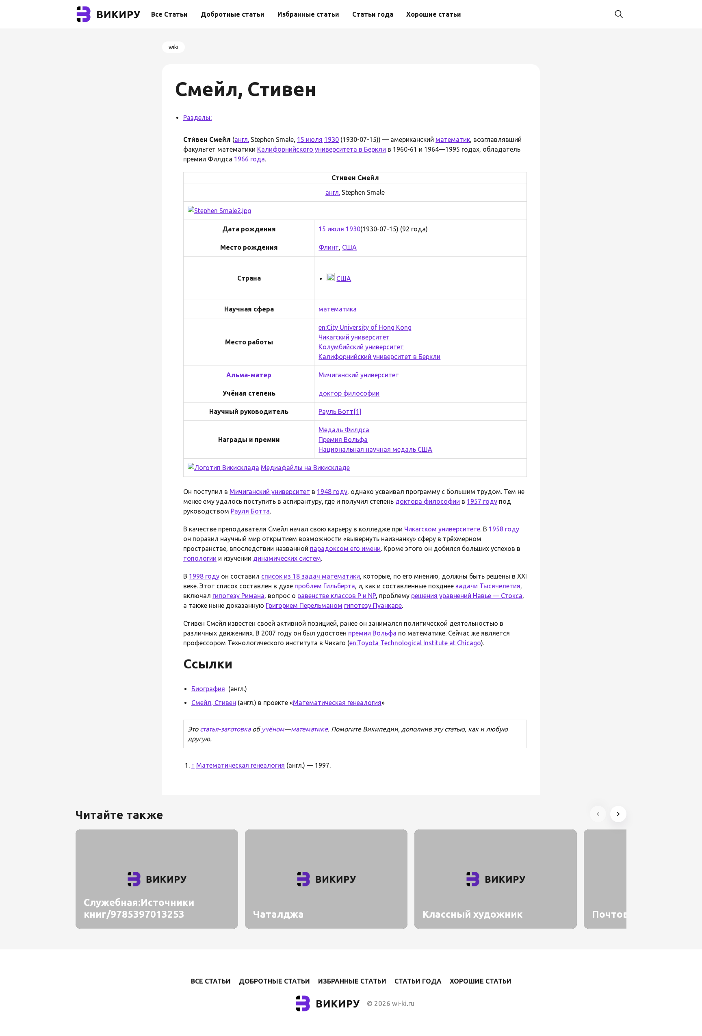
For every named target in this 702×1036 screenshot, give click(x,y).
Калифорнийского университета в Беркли (321, 149)
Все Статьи (169, 14)
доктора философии (427, 501)
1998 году (204, 576)
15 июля (310, 139)
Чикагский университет (354, 337)
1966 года (249, 159)
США (349, 247)
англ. (241, 139)
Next (618, 814)
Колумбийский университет (361, 346)
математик (453, 139)
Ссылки (207, 663)
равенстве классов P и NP (336, 595)
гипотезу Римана (238, 595)
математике (309, 729)
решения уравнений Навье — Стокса (466, 595)
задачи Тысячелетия (487, 586)
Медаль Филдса (343, 429)
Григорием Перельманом (304, 605)
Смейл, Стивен (213, 702)
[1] (357, 411)
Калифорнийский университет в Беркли (379, 356)
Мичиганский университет (358, 375)
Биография (208, 688)
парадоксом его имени (345, 548)
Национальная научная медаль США (375, 449)
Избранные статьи (308, 14)
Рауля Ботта (250, 511)
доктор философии (348, 393)
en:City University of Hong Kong (365, 327)
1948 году (332, 491)
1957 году (482, 501)
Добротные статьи (232, 14)
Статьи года (372, 14)
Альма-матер (248, 375)
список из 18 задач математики (310, 576)
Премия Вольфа (343, 439)
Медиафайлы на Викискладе (305, 467)
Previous (598, 814)
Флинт (328, 247)
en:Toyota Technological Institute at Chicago (415, 642)
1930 (331, 139)
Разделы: (197, 117)
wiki (173, 47)
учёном (273, 729)
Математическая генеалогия (337, 702)
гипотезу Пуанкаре (373, 605)
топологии (200, 558)
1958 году (504, 529)
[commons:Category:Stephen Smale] (223, 467)
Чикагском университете (442, 529)
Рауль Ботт (335, 411)
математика (337, 309)
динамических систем (287, 558)
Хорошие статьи (433, 14)
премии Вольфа (372, 633)
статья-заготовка (225, 729)
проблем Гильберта (325, 586)
